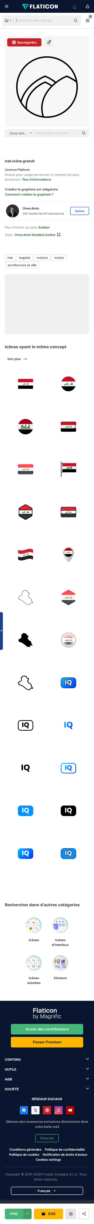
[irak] (25, 426)
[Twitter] (35, 1110)
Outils (10, 1069)
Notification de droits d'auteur (65, 1154)
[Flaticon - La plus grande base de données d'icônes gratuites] (40, 6)
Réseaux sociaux (47, 1099)
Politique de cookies (24, 1154)
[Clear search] (65, 20)
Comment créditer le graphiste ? (29, 194)
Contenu (13, 1059)
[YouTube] (70, 1110)
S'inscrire (47, 1138)
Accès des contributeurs (47, 1029)
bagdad (24, 258)
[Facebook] (24, 1110)
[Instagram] (58, 1110)
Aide (8, 1079)
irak (10, 258)
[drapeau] (25, 384)
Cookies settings (48, 1159)
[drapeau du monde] (25, 554)
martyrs (42, 258)
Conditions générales (25, 1149)
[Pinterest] (47, 1110)
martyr (59, 258)
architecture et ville (22, 265)
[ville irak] (68, 640)
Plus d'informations (36, 179)
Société (12, 1089)
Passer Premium (47, 1042)
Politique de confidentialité (65, 1149)
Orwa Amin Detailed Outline (34, 235)
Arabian (44, 227)
